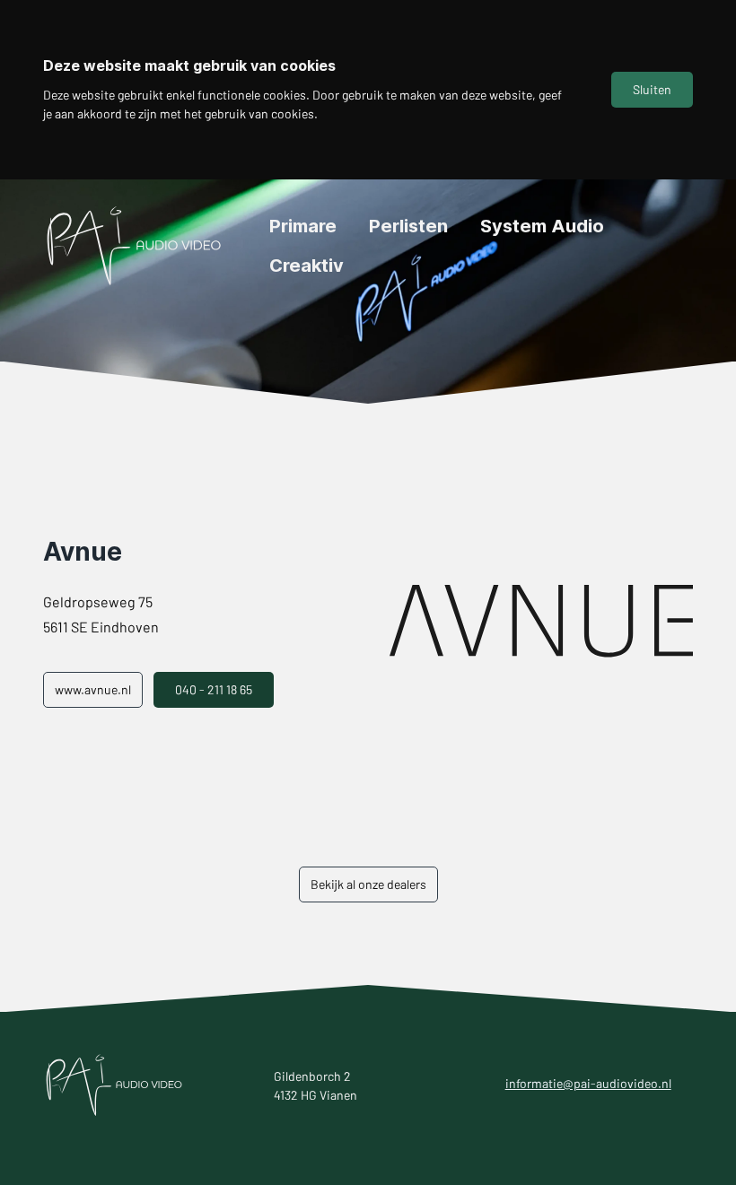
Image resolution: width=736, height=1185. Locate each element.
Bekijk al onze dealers (368, 884)
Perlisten (408, 226)
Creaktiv (306, 265)
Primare (303, 226)
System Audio (542, 226)
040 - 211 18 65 (213, 689)
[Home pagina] (134, 246)
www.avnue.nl (93, 689)
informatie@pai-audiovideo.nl (588, 1083)
